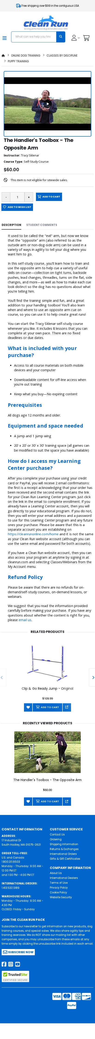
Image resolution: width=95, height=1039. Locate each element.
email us (25, 620)
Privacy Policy (59, 887)
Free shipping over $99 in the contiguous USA (50, 6)
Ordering (56, 839)
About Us (56, 873)
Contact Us (57, 834)
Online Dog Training (25, 55)
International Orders (63, 854)
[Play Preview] (47, 103)
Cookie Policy (58, 892)
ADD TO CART (50, 196)
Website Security (61, 897)
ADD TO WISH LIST (18, 207)
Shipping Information (64, 844)
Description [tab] (11, 225)
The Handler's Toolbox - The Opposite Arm (47, 780)
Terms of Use (59, 883)
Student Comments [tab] (41, 225)
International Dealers (64, 878)
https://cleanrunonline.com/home (33, 534)
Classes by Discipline (62, 55)
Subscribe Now (20, 952)
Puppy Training (18, 61)
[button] (86, 39)
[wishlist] (28, 707)
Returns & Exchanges (64, 849)
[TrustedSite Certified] (15, 976)
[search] (60, 37)
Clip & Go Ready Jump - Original (47, 688)
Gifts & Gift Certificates (65, 859)
